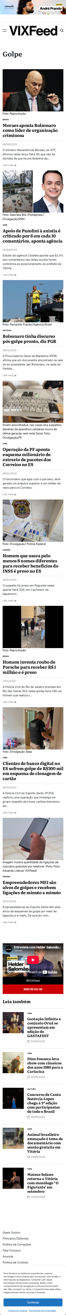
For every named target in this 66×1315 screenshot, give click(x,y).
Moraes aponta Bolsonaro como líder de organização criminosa (30, 130)
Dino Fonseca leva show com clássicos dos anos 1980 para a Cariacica (45, 1065)
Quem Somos (11, 1232)
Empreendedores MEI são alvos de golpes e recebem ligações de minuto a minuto (32, 887)
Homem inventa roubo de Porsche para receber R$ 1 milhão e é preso (29, 667)
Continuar (33, 1302)
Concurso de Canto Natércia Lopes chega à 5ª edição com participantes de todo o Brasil (44, 1103)
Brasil (6, 119)
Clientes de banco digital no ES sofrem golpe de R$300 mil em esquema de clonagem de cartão (33, 770)
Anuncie (8, 1256)
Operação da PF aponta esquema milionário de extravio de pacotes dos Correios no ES (27, 456)
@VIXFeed (33, 980)
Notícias (7, 330)
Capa (5, 225)
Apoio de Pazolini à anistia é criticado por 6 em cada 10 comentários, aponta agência (32, 235)
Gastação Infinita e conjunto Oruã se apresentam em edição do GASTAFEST (44, 1027)
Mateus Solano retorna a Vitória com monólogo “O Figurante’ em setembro (43, 1183)
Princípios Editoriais (16, 1238)
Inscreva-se (33, 989)
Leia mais (9, 165)
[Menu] (5, 30)
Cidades (6, 550)
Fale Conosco (12, 1250)
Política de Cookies (17, 1310)
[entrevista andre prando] (33, 2)
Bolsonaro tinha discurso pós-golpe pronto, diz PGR (29, 338)
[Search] (61, 30)
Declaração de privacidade (42, 1310)
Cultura (31, 1089)
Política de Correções (17, 1244)
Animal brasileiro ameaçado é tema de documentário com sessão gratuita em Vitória (45, 1143)
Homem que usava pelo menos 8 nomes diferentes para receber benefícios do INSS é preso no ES (30, 563)
